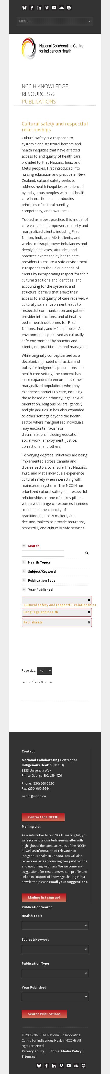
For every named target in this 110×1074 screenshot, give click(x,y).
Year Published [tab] (40, 589)
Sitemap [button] (28, 1056)
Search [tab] (33, 546)
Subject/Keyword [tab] (42, 571)
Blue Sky (24, 7)
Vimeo (46, 7)
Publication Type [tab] (42, 580)
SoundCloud (61, 7)
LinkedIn (39, 7)
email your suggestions (68, 882)
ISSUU (69, 7)
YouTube (54, 7)
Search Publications (44, 1014)
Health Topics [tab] (39, 562)
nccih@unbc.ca (34, 796)
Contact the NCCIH (43, 817)
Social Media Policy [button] (66, 1051)
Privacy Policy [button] (33, 1051)
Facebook (32, 7)
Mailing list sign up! (44, 897)
